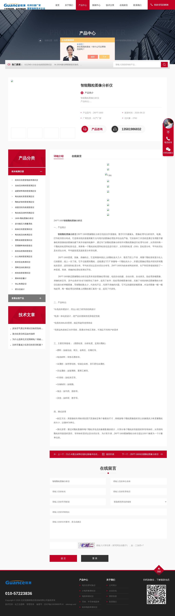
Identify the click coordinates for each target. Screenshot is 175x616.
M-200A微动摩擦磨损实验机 (66, 64)
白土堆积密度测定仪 (23, 256)
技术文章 (110, 5)
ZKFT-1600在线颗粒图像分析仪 (144, 454)
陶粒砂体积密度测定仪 (24, 202)
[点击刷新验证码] (86, 545)
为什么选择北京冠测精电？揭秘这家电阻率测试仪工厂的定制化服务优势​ (28, 339)
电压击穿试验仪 (88, 585)
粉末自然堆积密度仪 (23, 251)
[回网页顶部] (168, 132)
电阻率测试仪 (88, 596)
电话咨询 (168, 142)
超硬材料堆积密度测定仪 (25, 191)
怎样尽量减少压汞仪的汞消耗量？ (27, 345)
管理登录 (30, 604)
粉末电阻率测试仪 (89, 607)
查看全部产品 (18, 298)
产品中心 (83, 5)
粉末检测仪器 (18, 171)
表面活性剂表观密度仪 (24, 207)
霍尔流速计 (20, 289)
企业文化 (113, 591)
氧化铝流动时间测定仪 (24, 213)
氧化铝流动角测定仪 (23, 235)
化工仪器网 (19, 604)
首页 (57, 5)
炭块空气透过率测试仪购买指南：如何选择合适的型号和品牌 (28, 328)
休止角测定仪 (21, 284)
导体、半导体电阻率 (90, 602)
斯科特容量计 (21, 278)
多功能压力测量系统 (23, 224)
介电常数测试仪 (88, 591)
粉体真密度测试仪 (22, 273)
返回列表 (110, 454)
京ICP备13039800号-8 (53, 604)
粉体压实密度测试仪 (23, 229)
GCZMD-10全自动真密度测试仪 (38, 64)
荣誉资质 (113, 596)
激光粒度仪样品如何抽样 (23, 334)
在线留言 (124, 5)
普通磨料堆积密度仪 (23, 245)
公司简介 (113, 585)
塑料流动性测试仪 (22, 267)
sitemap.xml (71, 604)
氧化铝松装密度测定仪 (24, 196)
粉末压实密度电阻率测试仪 (26, 180)
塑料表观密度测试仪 (23, 240)
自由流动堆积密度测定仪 (25, 185)
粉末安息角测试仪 (22, 262)
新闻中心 (96, 5)
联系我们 (137, 5)
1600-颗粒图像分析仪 (24, 218)
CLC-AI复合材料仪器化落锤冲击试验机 (83, 454)
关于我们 (69, 5)
